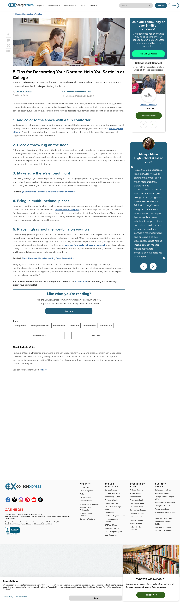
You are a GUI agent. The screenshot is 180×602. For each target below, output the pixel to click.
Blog (40, 14)
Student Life (32, 14)
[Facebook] (8, 501)
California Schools (137, 503)
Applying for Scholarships (165, 502)
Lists (82, 5)
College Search (111, 490)
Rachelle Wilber (23, 91)
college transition (39, 325)
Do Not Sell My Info (58, 516)
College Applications (163, 490)
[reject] (143, 124)
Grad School (109, 512)
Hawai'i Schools (136, 523)
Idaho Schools (135, 527)
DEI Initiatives (85, 497)
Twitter (43, 370)
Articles (92, 5)
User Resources (111, 535)
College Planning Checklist (111, 520)
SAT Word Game (111, 525)
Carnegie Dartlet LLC (23, 514)
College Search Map (112, 493)
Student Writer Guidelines (86, 514)
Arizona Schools (136, 497)
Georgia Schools (136, 520)
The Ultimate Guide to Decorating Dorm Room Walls (47, 258)
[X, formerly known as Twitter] (14, 501)
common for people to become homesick (85, 245)
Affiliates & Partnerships (89, 504)
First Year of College (163, 527)
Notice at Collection (30, 516)
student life (106, 325)
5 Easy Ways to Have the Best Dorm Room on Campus (48, 191)
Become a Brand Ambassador (86, 509)
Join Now (69, 311)
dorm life (74, 325)
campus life (20, 325)
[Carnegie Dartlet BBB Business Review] (12, 534)
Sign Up (161, 5)
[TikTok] (40, 501)
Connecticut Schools (138, 510)
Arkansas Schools (137, 500)
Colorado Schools (137, 507)
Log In (173, 5)
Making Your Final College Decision (165, 514)
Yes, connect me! (149, 115)
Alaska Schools (135, 493)
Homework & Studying (163, 518)
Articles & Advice (19, 14)
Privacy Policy (19, 516)
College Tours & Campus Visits (164, 498)
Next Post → (98, 335)
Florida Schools (136, 517)
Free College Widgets (113, 532)
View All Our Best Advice (164, 531)
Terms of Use (9, 516)
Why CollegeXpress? (88, 491)
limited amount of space (67, 209)
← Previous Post (39, 335)
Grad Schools (53, 5)
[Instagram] (21, 501)
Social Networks (86, 501)
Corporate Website (87, 519)
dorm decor (59, 325)
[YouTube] (34, 501)
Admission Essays (162, 493)
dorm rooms (90, 325)
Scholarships (69, 5)
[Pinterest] (27, 501)
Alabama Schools (136, 490)
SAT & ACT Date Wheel (114, 528)
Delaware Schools (137, 513)
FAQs (82, 494)
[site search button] (150, 5)
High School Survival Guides (163, 523)
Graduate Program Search (115, 516)
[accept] (153, 124)
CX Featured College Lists (113, 508)
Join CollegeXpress (148, 54)
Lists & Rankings (111, 503)
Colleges (39, 5)
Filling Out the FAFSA (163, 506)
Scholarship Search (112, 497)
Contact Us (84, 487)
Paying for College (162, 509)
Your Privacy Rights (44, 516)
